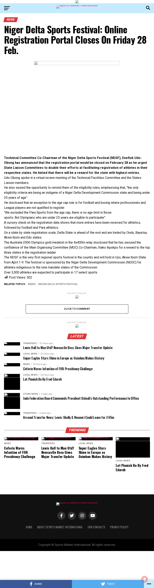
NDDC (32, 284)
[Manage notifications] (144, 579)
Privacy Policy (119, 527)
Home (29, 527)
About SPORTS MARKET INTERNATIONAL (60, 527)
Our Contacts (96, 527)
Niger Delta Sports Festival (59, 284)
